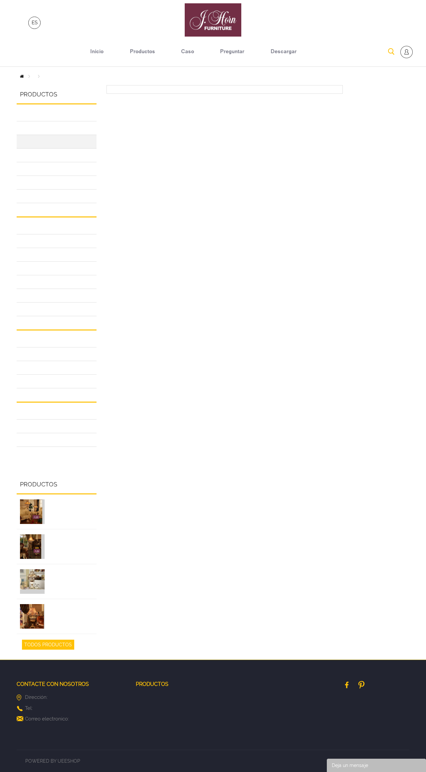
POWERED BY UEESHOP (52, 761)
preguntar (232, 52)
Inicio (22, 76)
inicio (97, 52)
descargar (284, 52)
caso (187, 52)
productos (142, 52)
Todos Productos (48, 644)
